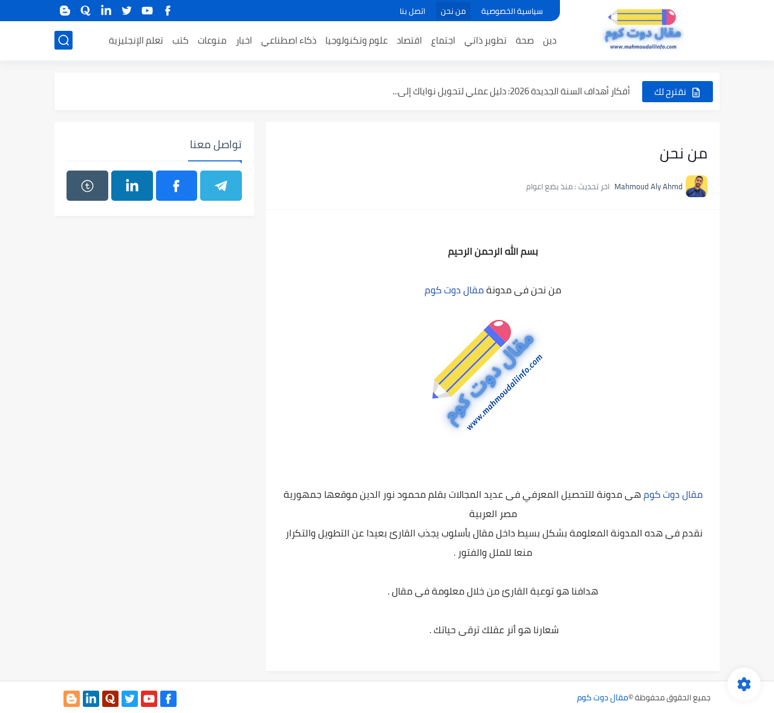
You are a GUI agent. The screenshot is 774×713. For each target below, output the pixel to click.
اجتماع (443, 40)
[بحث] (63, 40)
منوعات (212, 40)
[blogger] (64, 10)
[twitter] (126, 10)
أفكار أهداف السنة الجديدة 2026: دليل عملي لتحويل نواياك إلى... (511, 91)
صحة (525, 40)
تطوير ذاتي (485, 40)
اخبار (244, 40)
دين (549, 40)
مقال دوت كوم (454, 290)
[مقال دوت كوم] (644, 29)
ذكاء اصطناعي (288, 40)
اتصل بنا (412, 11)
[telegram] (221, 186)
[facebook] (167, 10)
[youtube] (147, 10)
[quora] (85, 10)
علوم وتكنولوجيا (356, 40)
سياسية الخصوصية (512, 11)
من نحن (453, 11)
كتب (180, 40)
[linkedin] (106, 10)
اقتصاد (409, 40)
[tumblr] (87, 186)
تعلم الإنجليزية (136, 40)
